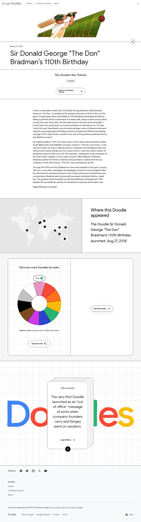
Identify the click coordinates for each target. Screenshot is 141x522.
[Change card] (67, 449)
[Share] (132, 41)
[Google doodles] (11, 3)
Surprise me (37, 343)
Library (29, 3)
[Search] (137, 3)
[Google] (12, 514)
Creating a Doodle (43, 3)
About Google (27, 515)
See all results (100, 308)
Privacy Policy (55, 508)
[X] (39, 471)
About (56, 3)
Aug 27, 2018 (116, 241)
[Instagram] (33, 471)
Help (131, 515)
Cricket (70, 81)
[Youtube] (45, 471)
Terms (64, 515)
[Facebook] (27, 471)
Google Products (43, 515)
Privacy (56, 515)
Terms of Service (71, 508)
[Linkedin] (21, 471)
